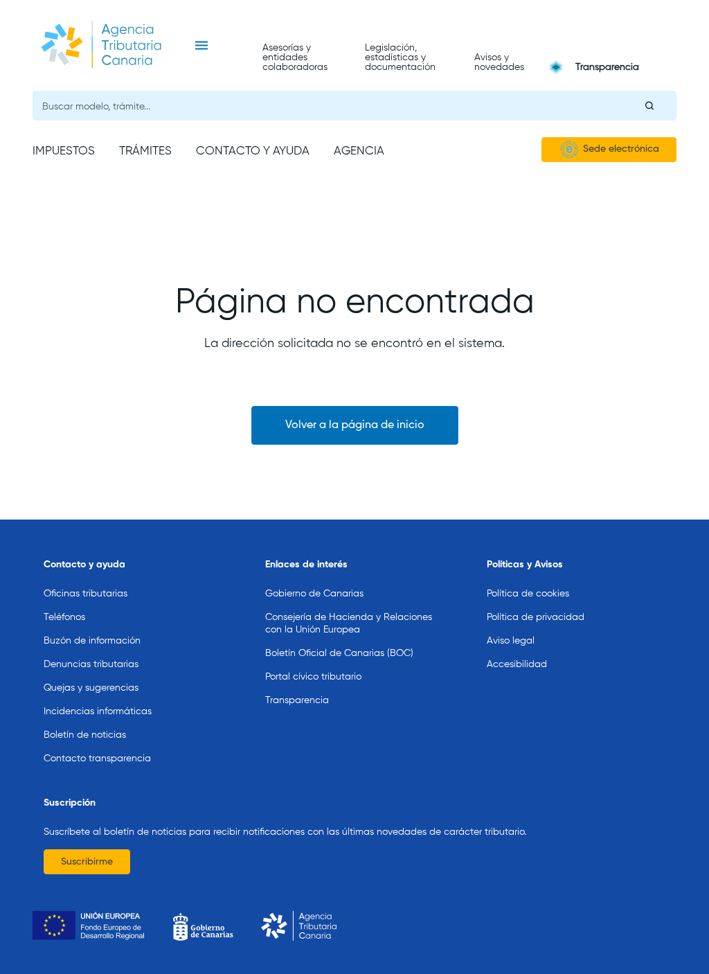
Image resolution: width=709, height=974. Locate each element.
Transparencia (607, 67)
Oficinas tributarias (85, 594)
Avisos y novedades (499, 62)
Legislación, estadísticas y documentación (400, 57)
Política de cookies (528, 594)
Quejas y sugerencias (91, 688)
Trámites (145, 151)
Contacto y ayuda (252, 151)
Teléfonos (64, 617)
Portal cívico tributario (313, 677)
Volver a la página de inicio (354, 425)
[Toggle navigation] (201, 45)
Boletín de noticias (85, 735)
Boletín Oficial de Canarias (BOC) (339, 653)
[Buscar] (649, 105)
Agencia (359, 151)
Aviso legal (511, 641)
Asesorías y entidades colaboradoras (294, 57)
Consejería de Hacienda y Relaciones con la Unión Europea (348, 623)
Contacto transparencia (97, 758)
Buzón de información (92, 641)
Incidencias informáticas (98, 711)
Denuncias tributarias (91, 664)
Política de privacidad (535, 617)
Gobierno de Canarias (314, 594)
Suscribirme (87, 862)
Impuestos (64, 151)
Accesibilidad (517, 664)
